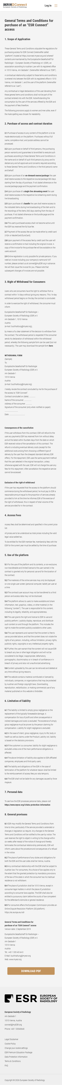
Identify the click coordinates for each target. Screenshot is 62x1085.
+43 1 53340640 (17, 1029)
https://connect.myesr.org (32, 56)
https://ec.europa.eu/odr (14, 912)
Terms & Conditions (13, 1061)
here (51, 346)
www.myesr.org (15, 959)
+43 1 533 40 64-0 (15, 952)
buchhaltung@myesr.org (21, 326)
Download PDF (31, 971)
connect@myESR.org (13, 1024)
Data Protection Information (16, 1057)
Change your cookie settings (16, 1048)
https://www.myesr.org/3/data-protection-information (27, 805)
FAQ (6, 1065)
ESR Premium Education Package (18, 1052)
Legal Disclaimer (11, 1039)
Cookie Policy (10, 1043)
